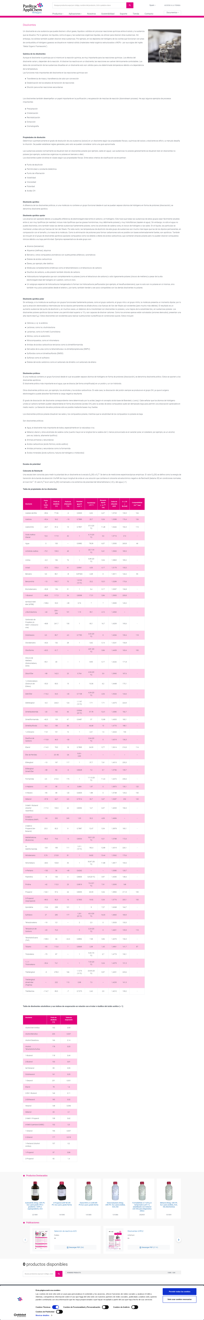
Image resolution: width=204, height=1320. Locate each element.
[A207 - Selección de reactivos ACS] (41, 1240)
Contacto (149, 13)
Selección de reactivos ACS (65, 1231)
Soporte (123, 13)
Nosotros (91, 13)
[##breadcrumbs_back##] (25, 1239)
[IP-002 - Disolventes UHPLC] (115, 1240)
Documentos (172, 12)
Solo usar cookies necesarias (180, 1299)
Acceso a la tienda (172, 5)
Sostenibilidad (107, 13)
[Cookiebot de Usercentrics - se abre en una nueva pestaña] (20, 1315)
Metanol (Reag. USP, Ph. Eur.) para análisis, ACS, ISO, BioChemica (169, 1205)
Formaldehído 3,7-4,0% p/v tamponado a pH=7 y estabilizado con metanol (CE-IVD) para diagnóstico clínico (142, 1207)
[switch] (105, 1307)
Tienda (136, 13)
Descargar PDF (76, 1247)
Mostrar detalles (42, 1315)
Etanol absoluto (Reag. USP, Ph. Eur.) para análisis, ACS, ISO (115, 1205)
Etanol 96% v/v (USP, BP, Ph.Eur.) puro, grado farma (88, 1204)
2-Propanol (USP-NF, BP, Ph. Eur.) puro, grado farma (62, 1204)
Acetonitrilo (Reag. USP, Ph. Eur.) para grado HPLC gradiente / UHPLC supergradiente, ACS (35, 1206)
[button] (58, 13)
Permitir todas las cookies (179, 1292)
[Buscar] (178, 1239)
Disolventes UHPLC (135, 1231)
